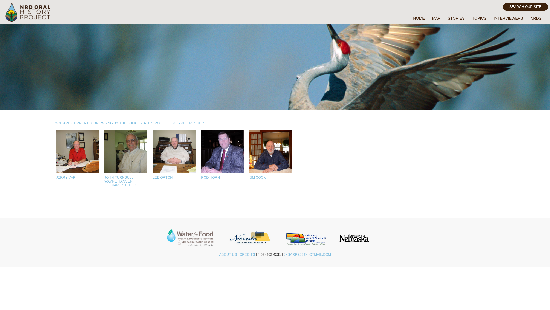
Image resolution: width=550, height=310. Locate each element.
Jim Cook (257, 177)
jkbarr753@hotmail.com (307, 254)
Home (419, 18)
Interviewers (508, 18)
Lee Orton (163, 177)
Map (436, 18)
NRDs (535, 18)
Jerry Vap (65, 177)
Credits (247, 254)
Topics (479, 18)
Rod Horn (210, 177)
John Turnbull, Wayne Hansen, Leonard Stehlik (120, 181)
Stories (456, 18)
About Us (228, 254)
